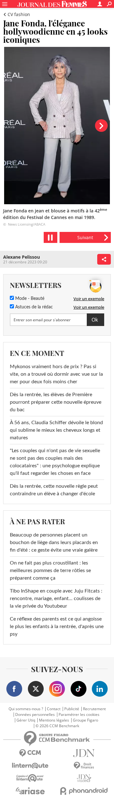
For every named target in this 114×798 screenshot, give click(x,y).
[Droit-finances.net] (84, 766)
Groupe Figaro (85, 720)
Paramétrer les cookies (79, 714)
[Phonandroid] (84, 791)
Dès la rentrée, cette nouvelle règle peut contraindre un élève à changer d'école (54, 490)
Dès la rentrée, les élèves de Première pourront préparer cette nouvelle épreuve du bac (55, 402)
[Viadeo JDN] (84, 778)
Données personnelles (35, 714)
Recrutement (94, 709)
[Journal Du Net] (84, 753)
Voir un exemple (88, 298)
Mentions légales (54, 720)
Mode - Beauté (29, 298)
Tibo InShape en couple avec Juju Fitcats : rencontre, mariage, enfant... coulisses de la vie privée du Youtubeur (56, 598)
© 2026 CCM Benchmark (57, 726)
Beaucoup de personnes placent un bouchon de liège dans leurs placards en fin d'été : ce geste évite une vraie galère (54, 542)
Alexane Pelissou (21, 257)
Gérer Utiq (25, 720)
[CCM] (30, 753)
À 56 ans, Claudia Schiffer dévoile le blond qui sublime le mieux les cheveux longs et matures (56, 430)
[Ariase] (30, 790)
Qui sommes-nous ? (26, 709)
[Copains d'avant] (30, 778)
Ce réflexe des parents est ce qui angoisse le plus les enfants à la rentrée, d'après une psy (57, 626)
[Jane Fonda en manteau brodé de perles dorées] (85, 237)
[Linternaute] (30, 766)
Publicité (71, 709)
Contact (53, 709)
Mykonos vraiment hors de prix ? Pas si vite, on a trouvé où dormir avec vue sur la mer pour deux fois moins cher (56, 374)
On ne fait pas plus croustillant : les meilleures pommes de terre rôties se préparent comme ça (50, 570)
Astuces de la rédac (33, 307)
